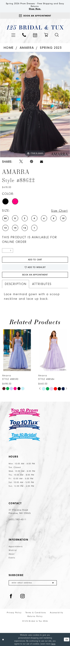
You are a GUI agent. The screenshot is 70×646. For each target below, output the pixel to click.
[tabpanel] (35, 104)
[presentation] (17, 350)
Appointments (16, 546)
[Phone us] (24, 35)
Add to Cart (35, 259)
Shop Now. (35, 8)
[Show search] (56, 35)
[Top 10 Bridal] (24, 437)
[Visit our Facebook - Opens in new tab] (11, 596)
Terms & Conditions (35, 613)
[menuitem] (13, 35)
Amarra (27, 48)
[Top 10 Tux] (24, 425)
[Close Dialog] (3, 639)
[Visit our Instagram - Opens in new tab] (22, 596)
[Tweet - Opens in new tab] (21, 162)
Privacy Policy (14, 613)
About (12, 554)
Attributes (41, 284)
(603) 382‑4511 (17, 519)
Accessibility (56, 613)
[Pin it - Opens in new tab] (31, 162)
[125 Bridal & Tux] (35, 27)
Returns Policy (35, 616)
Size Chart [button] (59, 211)
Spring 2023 (51, 48)
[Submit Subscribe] (53, 582)
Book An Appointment (35, 274)
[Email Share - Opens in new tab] (41, 162)
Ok (66, 639)
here (53, 644)
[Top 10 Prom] (24, 413)
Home (9, 48)
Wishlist (13, 550)
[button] (13, 35)
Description (15, 284)
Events (12, 558)
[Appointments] (35, 35)
